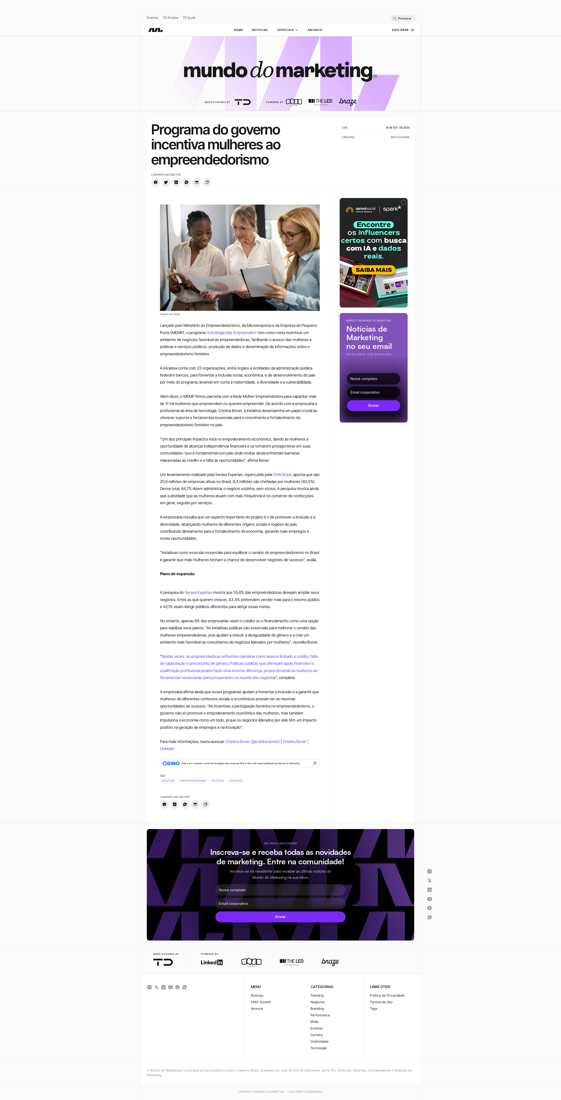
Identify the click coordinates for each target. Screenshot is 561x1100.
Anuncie (257, 1008)
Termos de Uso (381, 1002)
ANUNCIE (315, 30)
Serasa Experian (198, 592)
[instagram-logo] (149, 987)
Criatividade (319, 1041)
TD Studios (170, 18)
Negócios (318, 1002)
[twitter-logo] (156, 987)
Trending (317, 995)
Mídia (315, 1022)
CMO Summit (261, 1002)
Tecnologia (319, 1048)
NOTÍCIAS (260, 30)
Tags (373, 1008)
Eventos (152, 18)
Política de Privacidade (387, 995)
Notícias (257, 995)
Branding (317, 1008)
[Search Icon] (403, 18)
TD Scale (189, 18)
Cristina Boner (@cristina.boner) (253, 741)
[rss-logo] (177, 987)
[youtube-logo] (170, 987)
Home (238, 30)
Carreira (317, 1035)
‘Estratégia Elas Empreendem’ (232, 332)
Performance (320, 1015)
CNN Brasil (281, 474)
